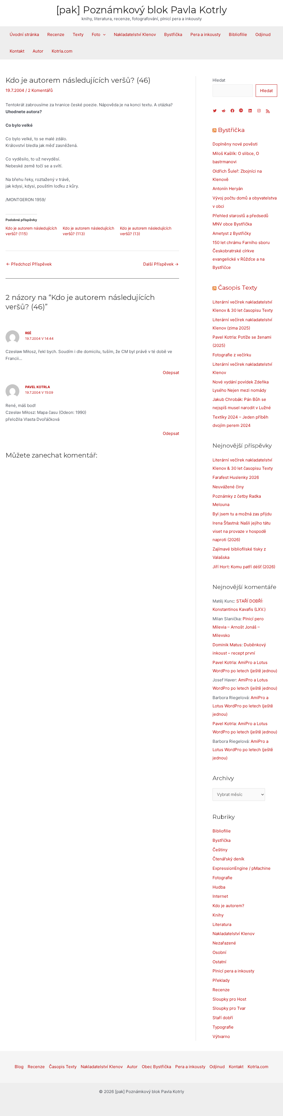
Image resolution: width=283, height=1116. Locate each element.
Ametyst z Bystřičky (232, 233)
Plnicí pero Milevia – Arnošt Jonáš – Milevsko (238, 627)
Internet (220, 896)
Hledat (219, 80)
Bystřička (173, 34)
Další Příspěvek (161, 264)
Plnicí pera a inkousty (233, 971)
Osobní (219, 952)
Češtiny (220, 849)
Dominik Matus (227, 644)
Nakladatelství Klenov (135, 34)
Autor (38, 51)
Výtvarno (221, 1036)
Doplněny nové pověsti (235, 144)
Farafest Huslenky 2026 (236, 477)
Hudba (219, 887)
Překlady (221, 980)
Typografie (223, 1027)
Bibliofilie (238, 34)
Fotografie (222, 877)
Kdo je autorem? (228, 905)
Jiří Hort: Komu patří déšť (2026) (244, 566)
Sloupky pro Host (229, 999)
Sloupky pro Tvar (229, 1008)
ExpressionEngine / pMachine (242, 868)
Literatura (222, 924)
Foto (96, 34)
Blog (19, 1066)
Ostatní (219, 961)
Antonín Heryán (228, 188)
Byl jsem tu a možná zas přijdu (242, 514)
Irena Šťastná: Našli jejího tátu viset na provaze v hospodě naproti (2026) (242, 531)
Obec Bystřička (156, 1066)
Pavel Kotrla (37, 387)
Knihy (218, 915)
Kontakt (17, 51)
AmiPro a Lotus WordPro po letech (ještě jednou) (243, 706)
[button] (103, 34)
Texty (78, 34)
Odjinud (263, 34)
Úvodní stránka (24, 34)
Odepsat (171, 372)
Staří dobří (223, 1017)
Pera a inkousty (205, 34)
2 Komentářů (40, 90)
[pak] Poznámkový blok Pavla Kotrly (141, 10)
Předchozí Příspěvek (29, 264)
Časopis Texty (237, 287)
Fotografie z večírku (232, 354)
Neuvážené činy (228, 486)
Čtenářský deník (228, 858)
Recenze (55, 34)
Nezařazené (224, 943)
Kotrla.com (62, 51)
